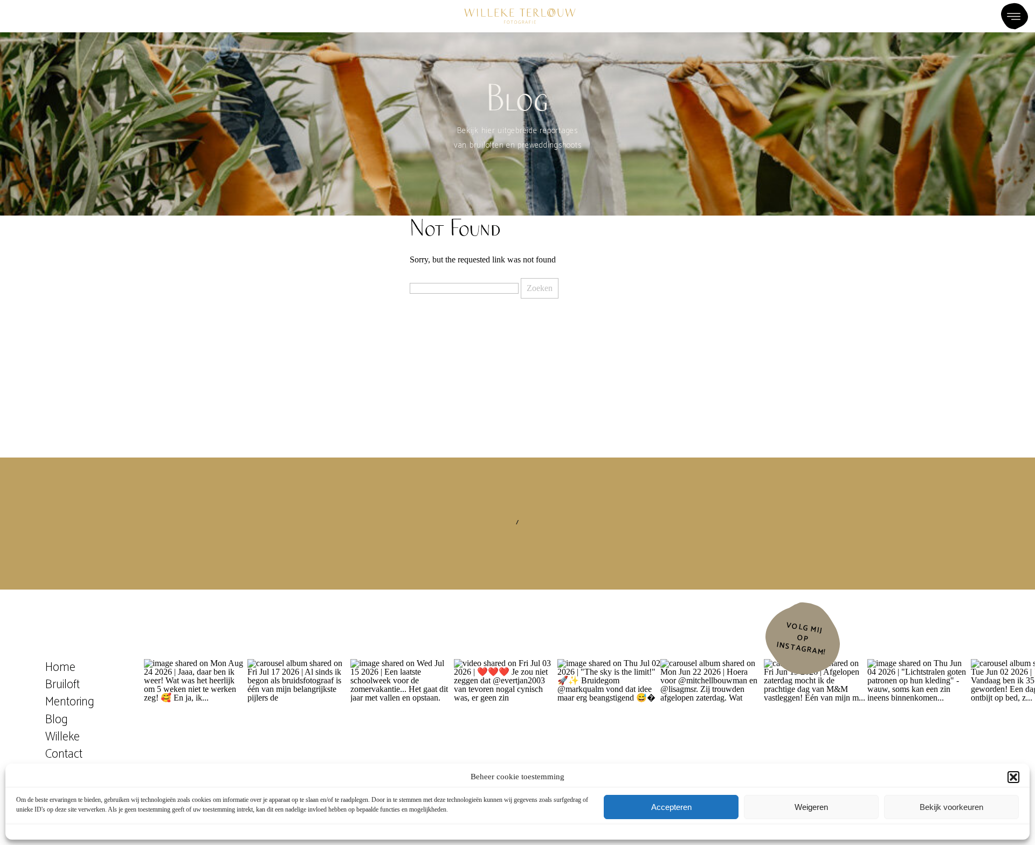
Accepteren (671, 807)
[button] (1013, 777)
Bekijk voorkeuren (951, 807)
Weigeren (811, 807)
